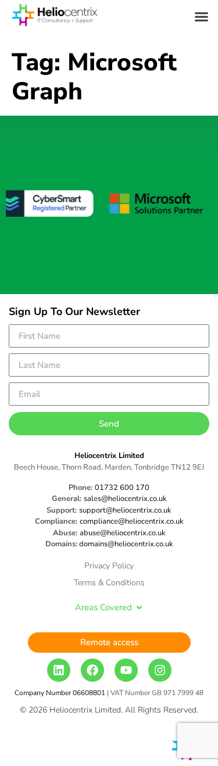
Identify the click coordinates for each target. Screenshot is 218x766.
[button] (202, 17)
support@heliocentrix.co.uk (125, 510)
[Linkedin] (58, 670)
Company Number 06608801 (60, 692)
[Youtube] (126, 670)
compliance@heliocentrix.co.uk (132, 521)
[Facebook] (92, 670)
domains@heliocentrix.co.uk (126, 544)
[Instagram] (159, 670)
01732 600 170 (122, 487)
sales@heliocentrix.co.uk (125, 498)
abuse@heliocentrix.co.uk (123, 533)
